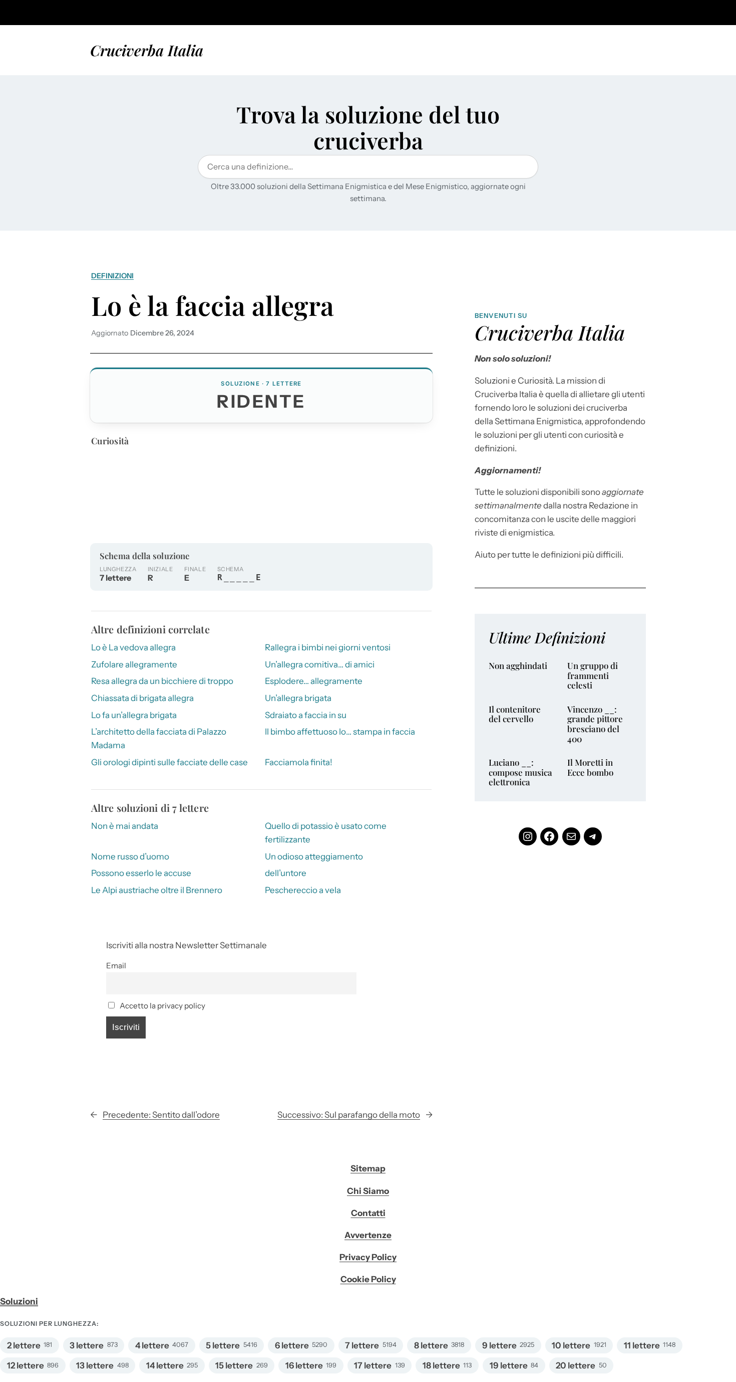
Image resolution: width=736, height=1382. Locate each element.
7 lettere (362, 1345)
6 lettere (292, 1345)
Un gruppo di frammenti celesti (592, 675)
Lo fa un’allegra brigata (134, 715)
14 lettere (165, 1365)
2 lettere (24, 1345)
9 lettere (499, 1345)
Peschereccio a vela (303, 890)
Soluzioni (19, 1301)
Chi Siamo (368, 1191)
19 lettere (509, 1365)
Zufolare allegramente (134, 664)
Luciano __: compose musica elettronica (520, 772)
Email (116, 965)
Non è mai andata (124, 826)
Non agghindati (518, 666)
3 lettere (87, 1345)
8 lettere (431, 1345)
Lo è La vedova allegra (133, 647)
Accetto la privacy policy (161, 1005)
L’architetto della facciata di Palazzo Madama (158, 738)
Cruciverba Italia (146, 50)
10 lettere (571, 1345)
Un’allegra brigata (298, 698)
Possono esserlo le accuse (141, 873)
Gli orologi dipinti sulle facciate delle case (169, 762)
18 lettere (441, 1365)
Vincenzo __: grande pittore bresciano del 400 (595, 724)
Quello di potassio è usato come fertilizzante (326, 832)
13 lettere (95, 1365)
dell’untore (285, 873)
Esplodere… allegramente (313, 681)
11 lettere (642, 1345)
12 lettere (25, 1365)
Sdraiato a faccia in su (305, 715)
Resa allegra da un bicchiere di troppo (162, 681)
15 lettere (234, 1365)
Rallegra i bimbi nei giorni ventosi (328, 647)
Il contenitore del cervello (515, 714)
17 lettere (373, 1365)
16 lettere (304, 1365)
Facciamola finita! (298, 762)
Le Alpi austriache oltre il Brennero (156, 890)
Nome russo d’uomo (130, 856)
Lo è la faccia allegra (212, 305)
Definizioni (112, 275)
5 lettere (223, 1345)
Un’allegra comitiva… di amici (320, 664)
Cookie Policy (368, 1279)
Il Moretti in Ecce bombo (590, 767)
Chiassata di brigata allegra (142, 698)
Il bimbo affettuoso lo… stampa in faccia (340, 732)
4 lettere (152, 1345)
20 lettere (575, 1365)
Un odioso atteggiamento (314, 856)
